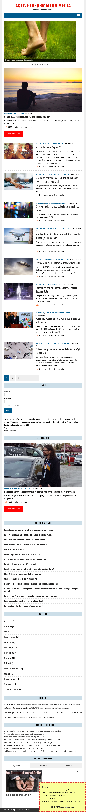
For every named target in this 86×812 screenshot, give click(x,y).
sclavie (8, 717)
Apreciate (17, 765)
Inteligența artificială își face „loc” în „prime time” (23, 606)
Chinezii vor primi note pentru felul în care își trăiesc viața (58, 351)
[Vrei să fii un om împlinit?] (18, 157)
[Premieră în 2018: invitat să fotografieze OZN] (18, 273)
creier (43, 704)
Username (8, 391)
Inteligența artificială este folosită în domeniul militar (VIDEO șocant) (58, 236)
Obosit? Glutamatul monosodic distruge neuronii (22, 574)
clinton (28, 705)
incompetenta (9, 652)
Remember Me (12, 405)
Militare (39, 228)
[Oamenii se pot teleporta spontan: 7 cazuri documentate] (18, 298)
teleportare (53, 717)
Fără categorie (10, 113)
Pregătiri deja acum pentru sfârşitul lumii (20, 564)
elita (69, 704)
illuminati (34, 707)
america (8, 704)
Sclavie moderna (60, 203)
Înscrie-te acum (49, 790)
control (40, 704)
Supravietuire (58, 144)
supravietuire (38, 717)
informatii (50, 708)
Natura (37, 713)
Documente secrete (11, 637)
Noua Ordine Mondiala (51, 228)
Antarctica (40, 259)
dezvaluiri (48, 704)
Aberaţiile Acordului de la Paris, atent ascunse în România (58, 320)
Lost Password (10, 430)
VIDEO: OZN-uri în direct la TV (15, 549)
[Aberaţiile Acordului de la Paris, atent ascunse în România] (18, 327)
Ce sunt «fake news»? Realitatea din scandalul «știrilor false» (28, 534)
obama (41, 713)
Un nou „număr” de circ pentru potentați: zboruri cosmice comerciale (30, 596)
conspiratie (34, 704)
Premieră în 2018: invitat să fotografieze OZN (58, 263)
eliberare (65, 704)
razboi (56, 713)
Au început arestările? (18, 794)
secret (14, 717)
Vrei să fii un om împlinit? (48, 147)
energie (73, 705)
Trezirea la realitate (61, 174)
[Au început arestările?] (24, 791)
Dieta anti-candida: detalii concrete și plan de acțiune (24, 539)
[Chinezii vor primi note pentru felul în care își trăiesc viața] (18, 357)
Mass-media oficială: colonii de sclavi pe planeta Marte (25, 559)
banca (14, 705)
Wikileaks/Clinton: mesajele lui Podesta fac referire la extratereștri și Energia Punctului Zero (41, 751)
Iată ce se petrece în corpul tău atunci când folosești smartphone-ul (57, 179)
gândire (25, 708)
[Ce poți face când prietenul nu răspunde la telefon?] (43, 110)
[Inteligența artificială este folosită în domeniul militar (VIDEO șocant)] (18, 242)
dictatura (54, 705)
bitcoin (18, 704)
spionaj (22, 717)
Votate (69, 765)
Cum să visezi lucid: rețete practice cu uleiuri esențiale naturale (28, 530)
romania (68, 713)
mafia (63, 708)
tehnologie (46, 717)
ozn (45, 712)
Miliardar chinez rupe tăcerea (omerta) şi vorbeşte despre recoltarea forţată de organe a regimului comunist (42, 589)
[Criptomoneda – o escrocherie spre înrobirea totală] (18, 217)
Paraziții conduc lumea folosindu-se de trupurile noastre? (26, 544)
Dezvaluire (40, 144)
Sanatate (20, 113)
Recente (43, 765)
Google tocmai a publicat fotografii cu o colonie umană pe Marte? (29, 569)
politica (51, 713)
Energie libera (9, 642)
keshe (59, 708)
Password (8, 398)
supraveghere (30, 717)
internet (55, 708)
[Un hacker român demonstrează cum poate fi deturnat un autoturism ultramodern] (43, 485)
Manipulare (49, 313)
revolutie (61, 713)
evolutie (78, 704)
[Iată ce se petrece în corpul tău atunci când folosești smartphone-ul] (18, 188)
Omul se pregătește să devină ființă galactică (21, 578)
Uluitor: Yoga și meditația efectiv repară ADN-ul (22, 554)
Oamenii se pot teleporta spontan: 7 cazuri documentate (56, 289)
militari (28, 713)
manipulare (12, 712)
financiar (19, 708)
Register (7, 428)
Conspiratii (40, 203)
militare (24, 713)
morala (32, 713)
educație (60, 704)
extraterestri (9, 708)
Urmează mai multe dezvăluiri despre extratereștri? (25, 748)
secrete (18, 717)
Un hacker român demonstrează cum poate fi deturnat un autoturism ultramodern (40, 491)
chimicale (23, 704)
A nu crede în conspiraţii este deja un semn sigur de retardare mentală (31, 583)
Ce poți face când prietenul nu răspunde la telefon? (27, 116)
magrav (67, 708)
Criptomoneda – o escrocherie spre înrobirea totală (57, 208)
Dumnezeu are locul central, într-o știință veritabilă (23, 601)
